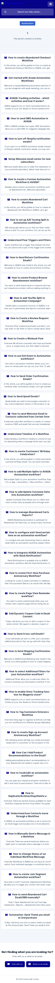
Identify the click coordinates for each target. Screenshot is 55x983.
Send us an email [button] (40, 964)
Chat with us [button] (17, 964)
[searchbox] (27, 11)
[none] (12, 4)
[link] (27, 63)
